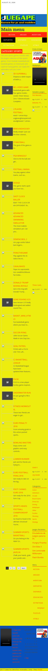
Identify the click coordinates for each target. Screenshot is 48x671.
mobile (17, 650)
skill (15, 659)
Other (34, 510)
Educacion (36, 40)
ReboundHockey (21, 128)
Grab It (35, 467)
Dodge (16, 183)
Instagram (18, 10)
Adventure (35, 493)
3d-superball (20, 73)
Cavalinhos (19, 266)
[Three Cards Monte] (36, 111)
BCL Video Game (21, 87)
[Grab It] (36, 293)
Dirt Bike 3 (37, 546)
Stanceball (19, 142)
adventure (17, 639)
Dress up (16, 642)
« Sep (26, 658)
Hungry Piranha (39, 542)
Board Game (36, 499)
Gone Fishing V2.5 (21, 299)
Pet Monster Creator (40, 95)
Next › (23, 568)
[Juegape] (18, 23)
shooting (16, 656)
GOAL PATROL (19, 346)
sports (16, 662)
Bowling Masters (22, 442)
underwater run (22, 392)
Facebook (8, 5)
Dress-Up (35, 502)
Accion (12, 34)
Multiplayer (36, 507)
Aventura (36, 34)
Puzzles (24, 45)
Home (40, 669)
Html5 (36, 45)
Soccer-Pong (19, 332)
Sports (34, 519)
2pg (15, 633)
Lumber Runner (21, 459)
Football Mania (21, 169)
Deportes (8, 40)
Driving (34, 505)
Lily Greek (36, 475)
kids (15, 647)
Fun (15, 645)
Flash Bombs (38, 557)
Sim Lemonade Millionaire (38, 552)
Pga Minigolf (19, 156)
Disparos (22, 40)
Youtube (13, 10)
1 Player (16, 630)
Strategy (35, 522)
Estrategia (8, 45)
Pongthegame (20, 253)
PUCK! (16, 379)
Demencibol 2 (20, 239)
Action (34, 490)
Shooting (35, 516)
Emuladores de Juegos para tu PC (38, 536)
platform (16, 653)
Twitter (13, 5)
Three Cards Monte (39, 285)
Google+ (18, 5)
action (15, 636)
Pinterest (8, 10)
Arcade (23, 34)
